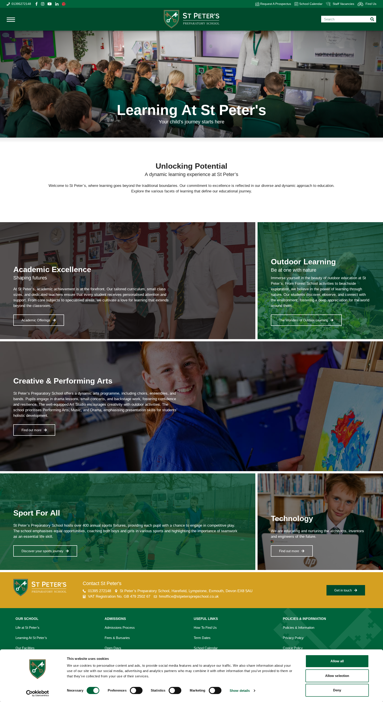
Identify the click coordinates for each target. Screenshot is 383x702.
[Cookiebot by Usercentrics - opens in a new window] (37, 693)
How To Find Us (205, 627)
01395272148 (21, 4)
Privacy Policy (293, 638)
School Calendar (310, 4)
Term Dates (202, 638)
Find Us (370, 4)
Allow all (337, 661)
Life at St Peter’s (27, 627)
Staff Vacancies (343, 4)
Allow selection (337, 676)
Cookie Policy (293, 648)
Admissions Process (120, 627)
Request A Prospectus (275, 4)
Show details (240, 690)
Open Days (113, 648)
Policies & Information (298, 627)
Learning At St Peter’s (31, 638)
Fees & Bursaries (117, 638)
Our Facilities (25, 648)
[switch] (136, 690)
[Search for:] (348, 19)
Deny (337, 690)
